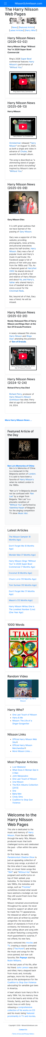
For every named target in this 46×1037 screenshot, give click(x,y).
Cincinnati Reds (16, 291)
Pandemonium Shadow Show (20, 857)
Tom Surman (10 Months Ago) (23, 585)
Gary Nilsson (25, 231)
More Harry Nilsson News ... (18, 420)
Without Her (24, 872)
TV (8, 945)
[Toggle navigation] (5, 3)
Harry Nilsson (15, 336)
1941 (10, 872)
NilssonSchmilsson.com (28, 3)
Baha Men (16, 793)
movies (29, 942)
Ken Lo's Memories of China (20, 466)
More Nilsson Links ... (22, 751)
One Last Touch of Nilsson (24, 714)
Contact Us (23, 1030)
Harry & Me (17, 717)
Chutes (23, 151)
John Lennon (23, 967)
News (14, 27)
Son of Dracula (19, 341)
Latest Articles (16, 30)
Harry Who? (30, 30)
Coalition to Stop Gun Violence (21, 982)
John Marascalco (20, 776)
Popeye (23, 957)
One (14, 791)
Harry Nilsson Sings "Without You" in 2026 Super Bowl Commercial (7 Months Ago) (22, 564)
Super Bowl (26, 58)
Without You (15, 67)
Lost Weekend (19, 767)
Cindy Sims (17, 796)
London (31, 473)
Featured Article (26, 27)
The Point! (19, 948)
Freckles (26, 887)
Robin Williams (14, 960)
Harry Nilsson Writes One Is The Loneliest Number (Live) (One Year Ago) (22, 609)
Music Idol (22, 513)
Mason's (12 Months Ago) (21, 600)
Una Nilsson (17, 782)
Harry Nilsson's (16, 397)
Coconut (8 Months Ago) (20, 573)
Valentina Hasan (16, 507)
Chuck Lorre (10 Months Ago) (22, 579)
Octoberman (15, 143)
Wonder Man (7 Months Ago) (22, 555)
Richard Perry (15, 394)
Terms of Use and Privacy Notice (23, 1034)
